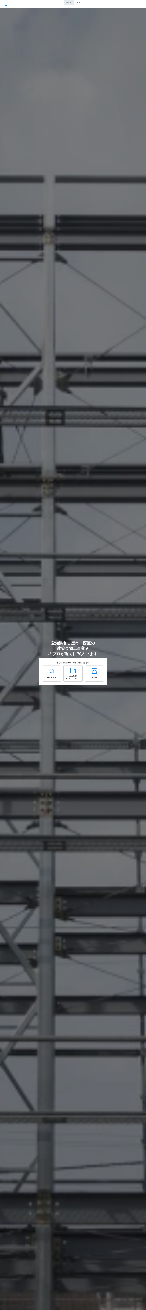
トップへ (69, 2)
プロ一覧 (78, 2)
